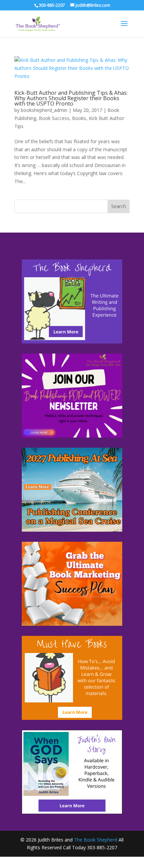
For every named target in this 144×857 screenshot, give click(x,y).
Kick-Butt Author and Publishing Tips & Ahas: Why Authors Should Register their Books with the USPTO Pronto (71, 98)
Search (118, 206)
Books (79, 118)
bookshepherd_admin (44, 110)
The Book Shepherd (95, 839)
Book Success (54, 118)
